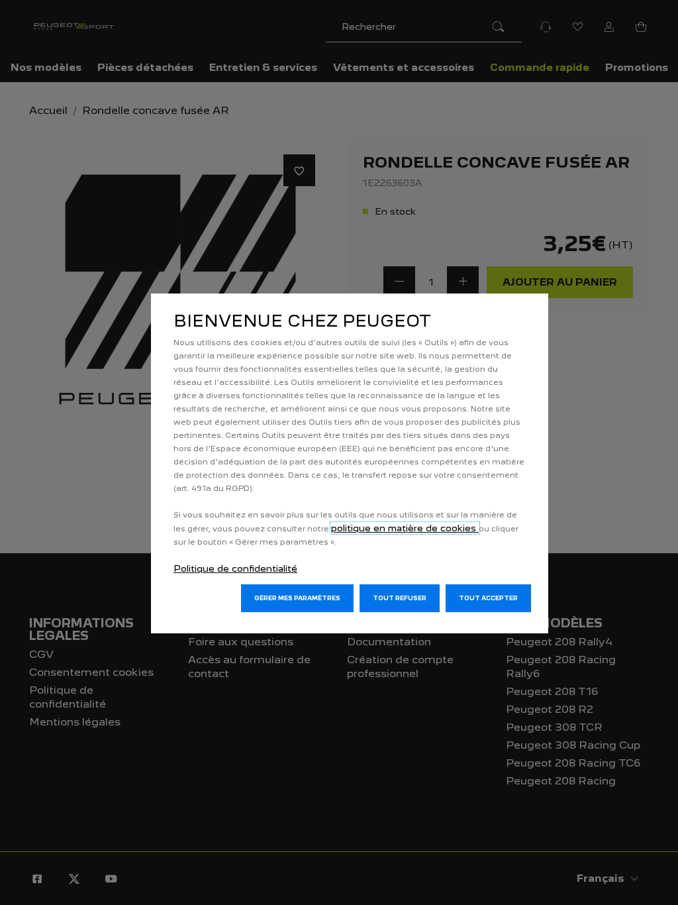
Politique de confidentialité (235, 568)
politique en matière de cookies (405, 528)
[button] (297, 598)
